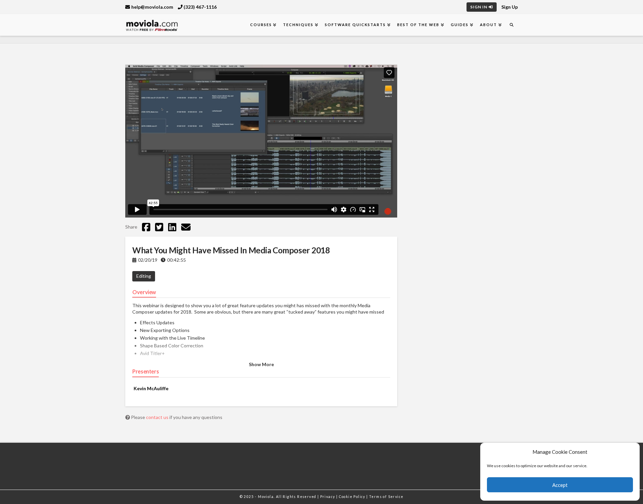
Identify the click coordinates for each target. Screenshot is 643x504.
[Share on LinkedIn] (172, 227)
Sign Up (509, 7)
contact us (157, 417)
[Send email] (186, 227)
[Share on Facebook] (146, 227)
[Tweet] (159, 227)
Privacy (328, 497)
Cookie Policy (353, 497)
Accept (560, 485)
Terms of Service (386, 497)
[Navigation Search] (511, 25)
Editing (143, 276)
